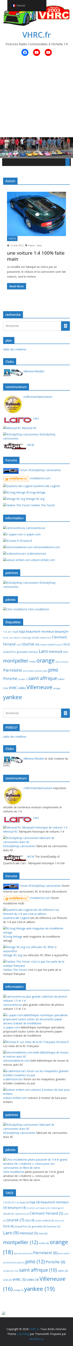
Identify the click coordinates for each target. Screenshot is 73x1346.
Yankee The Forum (42, 505)
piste (45, 671)
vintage (56, 688)
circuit (35, 637)
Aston (31, 245)
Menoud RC (29, 428)
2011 (10, 631)
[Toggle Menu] (67, 162)
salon (61, 679)
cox (37, 644)
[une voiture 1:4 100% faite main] (36, 214)
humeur (33, 652)
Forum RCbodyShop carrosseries (40, 470)
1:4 (5, 631)
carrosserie (14, 637)
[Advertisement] (36, 99)
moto (32, 661)
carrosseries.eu (35, 528)
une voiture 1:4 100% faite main (36, 256)
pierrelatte (28, 671)
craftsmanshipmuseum (37, 397)
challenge (26, 637)
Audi (15, 631)
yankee (12, 697)
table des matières (14, 349)
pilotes (38, 671)
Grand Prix (9, 652)
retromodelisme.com (46, 547)
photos (64, 661)
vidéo (22, 688)
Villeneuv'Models (33, 371)
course (28, 644)
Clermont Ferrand (46, 1213)
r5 (27, 679)
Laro (35, 418)
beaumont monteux (40, 631)
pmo (53, 669)
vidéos (12, 238)
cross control (47, 644)
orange (45, 660)
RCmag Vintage (36, 492)
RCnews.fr (25, 541)
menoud (55, 651)
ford (66, 644)
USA (5, 688)
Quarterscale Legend (46, 486)
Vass (39, 245)
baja (22, 631)
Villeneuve (39, 687)
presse (21, 679)
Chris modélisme (38, 609)
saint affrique (42, 678)
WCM (30, 445)
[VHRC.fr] (36, 140)
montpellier (15, 660)
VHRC (13, 687)
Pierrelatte (12, 670)
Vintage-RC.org (34, 499)
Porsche (10, 678)
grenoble (22, 652)
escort (59, 644)
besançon (61, 631)
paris (58, 661)
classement (45, 637)
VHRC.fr (36, 34)
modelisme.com (39, 478)
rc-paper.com (31, 534)
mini (65, 652)
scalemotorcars (36, 553)
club (18, 644)
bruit (5, 637)
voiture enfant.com (42, 560)
